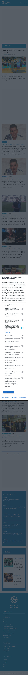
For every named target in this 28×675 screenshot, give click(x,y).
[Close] (24, 277)
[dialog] (14, 337)
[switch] (22, 309)
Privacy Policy (22, 397)
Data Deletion (5, 397)
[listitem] (14, 305)
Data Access (14, 397)
